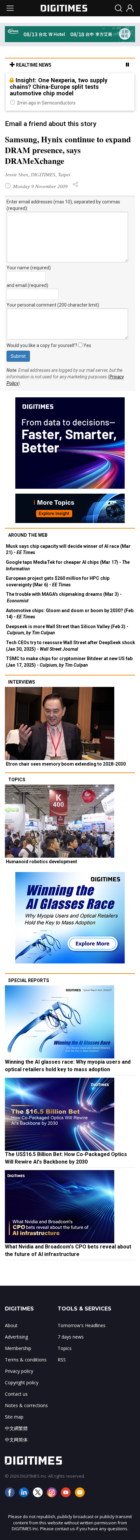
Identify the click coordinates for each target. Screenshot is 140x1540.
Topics (16, 779)
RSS (62, 1360)
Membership (18, 1348)
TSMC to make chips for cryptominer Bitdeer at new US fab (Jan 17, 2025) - (69, 662)
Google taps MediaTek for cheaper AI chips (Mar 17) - (68, 565)
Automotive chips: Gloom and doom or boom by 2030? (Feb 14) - (69, 614)
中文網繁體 (16, 1428)
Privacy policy (19, 1371)
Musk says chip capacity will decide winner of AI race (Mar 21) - (68, 549)
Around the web (28, 535)
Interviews (21, 682)
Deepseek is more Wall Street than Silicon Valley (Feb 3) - (67, 630)
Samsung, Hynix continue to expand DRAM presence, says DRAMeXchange (68, 150)
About (11, 1325)
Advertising (16, 1337)
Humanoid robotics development (41, 861)
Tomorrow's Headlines (81, 1325)
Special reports (28, 980)
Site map (14, 1417)
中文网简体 (16, 1440)
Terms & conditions (26, 1360)
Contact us (16, 1394)
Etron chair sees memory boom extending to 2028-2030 (66, 764)
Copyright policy (21, 1382)
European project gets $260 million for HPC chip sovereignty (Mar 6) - (57, 581)
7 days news (71, 1337)
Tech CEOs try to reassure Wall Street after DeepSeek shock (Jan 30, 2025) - (70, 646)
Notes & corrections (26, 1405)
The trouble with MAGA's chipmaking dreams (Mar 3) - (64, 597)
